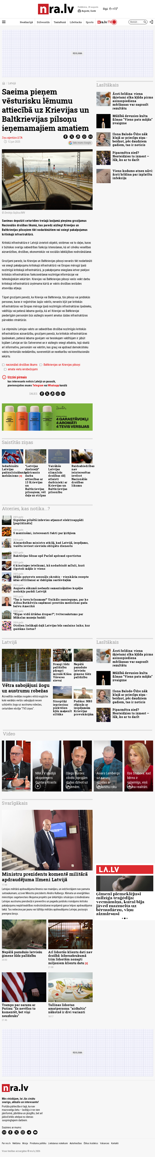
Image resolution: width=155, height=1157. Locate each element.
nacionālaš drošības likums (19, 365)
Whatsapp (53, 385)
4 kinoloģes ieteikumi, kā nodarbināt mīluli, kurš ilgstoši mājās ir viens (48, 567)
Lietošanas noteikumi (58, 1143)
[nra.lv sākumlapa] (56, 9)
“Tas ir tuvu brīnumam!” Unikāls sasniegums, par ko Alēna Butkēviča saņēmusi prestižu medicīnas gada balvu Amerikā (50, 603)
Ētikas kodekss (91, 1143)
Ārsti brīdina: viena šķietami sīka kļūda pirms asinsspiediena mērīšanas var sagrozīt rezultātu (132, 101)
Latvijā (12, 83)
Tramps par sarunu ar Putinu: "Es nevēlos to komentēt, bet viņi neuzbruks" (19, 1010)
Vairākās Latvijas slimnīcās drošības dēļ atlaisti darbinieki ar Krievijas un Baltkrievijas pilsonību (57, 479)
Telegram (38, 385)
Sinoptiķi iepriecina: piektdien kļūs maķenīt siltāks (62, 707)
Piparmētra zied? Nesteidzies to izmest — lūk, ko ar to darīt (130, 156)
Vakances (104, 1143)
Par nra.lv (6, 1143)
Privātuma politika (38, 1143)
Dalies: (33, 393)
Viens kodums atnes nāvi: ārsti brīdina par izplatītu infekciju (132, 174)
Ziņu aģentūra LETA (12, 137)
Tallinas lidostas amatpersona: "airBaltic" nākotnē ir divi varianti (67, 1008)
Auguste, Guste (87, 11)
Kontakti (115, 1143)
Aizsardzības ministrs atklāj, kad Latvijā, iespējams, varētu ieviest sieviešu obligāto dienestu (50, 544)
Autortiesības (76, 1143)
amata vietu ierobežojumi (21, 369)
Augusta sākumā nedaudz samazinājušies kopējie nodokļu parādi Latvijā (48, 589)
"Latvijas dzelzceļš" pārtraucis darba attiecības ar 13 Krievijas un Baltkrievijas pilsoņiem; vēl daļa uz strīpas (35, 480)
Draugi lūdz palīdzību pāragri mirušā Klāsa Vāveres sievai (62, 672)
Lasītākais (107, 85)
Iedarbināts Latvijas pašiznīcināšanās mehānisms (14, 471)
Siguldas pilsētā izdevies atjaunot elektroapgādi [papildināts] (48, 521)
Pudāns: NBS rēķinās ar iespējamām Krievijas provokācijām (84, 707)
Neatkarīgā (26, 22)
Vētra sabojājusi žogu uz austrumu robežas (26, 688)
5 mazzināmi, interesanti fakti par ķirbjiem (44, 533)
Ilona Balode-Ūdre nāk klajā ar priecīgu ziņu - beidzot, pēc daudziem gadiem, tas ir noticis (130, 139)
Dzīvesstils (43, 22)
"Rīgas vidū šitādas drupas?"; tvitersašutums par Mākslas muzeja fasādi (48, 615)
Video (9, 734)
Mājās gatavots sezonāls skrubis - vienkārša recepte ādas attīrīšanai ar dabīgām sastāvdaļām (51, 578)
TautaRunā (60, 22)
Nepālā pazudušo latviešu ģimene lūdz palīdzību (82, 670)
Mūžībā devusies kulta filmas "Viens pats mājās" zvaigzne (132, 119)
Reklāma (16, 1143)
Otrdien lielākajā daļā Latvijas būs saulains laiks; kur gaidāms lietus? (51, 627)
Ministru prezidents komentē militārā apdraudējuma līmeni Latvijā (45, 877)
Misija (25, 1143)
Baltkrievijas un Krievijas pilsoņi (59, 365)
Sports (90, 22)
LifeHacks (76, 22)
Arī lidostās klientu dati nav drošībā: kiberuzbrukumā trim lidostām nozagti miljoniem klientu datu (70, 957)
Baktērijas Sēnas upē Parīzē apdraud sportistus (47, 556)
